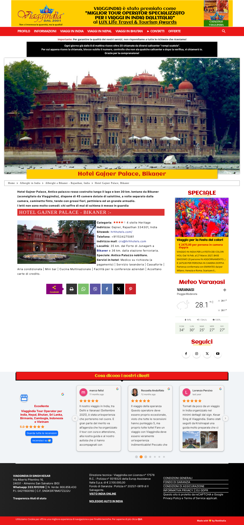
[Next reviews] (225, 418)
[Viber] (95, 289)
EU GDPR (202, 490)
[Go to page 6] (164, 457)
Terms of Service (195, 498)
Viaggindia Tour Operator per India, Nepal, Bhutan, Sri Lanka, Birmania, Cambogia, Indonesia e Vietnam (41, 416)
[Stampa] (71, 289)
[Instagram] (197, 354)
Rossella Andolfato (152, 390)
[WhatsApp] (83, 289)
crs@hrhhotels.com (132, 241)
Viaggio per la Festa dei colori (200, 240)
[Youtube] (218, 354)
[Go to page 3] (150, 457)
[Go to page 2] (145, 456)
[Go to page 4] (155, 457)
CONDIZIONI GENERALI (177, 478)
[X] (118, 289)
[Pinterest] (130, 289)
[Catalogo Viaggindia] (216, 13)
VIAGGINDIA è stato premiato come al (135, 15)
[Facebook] (107, 289)
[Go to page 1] (141, 456)
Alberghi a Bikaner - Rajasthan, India (67, 183)
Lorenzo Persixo (203, 390)
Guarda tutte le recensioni (42, 433)
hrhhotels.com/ (121, 232)
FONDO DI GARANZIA (176, 482)
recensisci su (39, 440)
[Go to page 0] (136, 456)
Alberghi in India (30, 183)
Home (11, 183)
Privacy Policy (172, 498)
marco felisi (96, 390)
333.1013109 (36, 487)
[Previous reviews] (75, 418)
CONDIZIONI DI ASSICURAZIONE (183, 486)
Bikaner (102, 250)
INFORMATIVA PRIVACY (178, 490)
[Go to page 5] (159, 457)
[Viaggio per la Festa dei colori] (201, 218)
